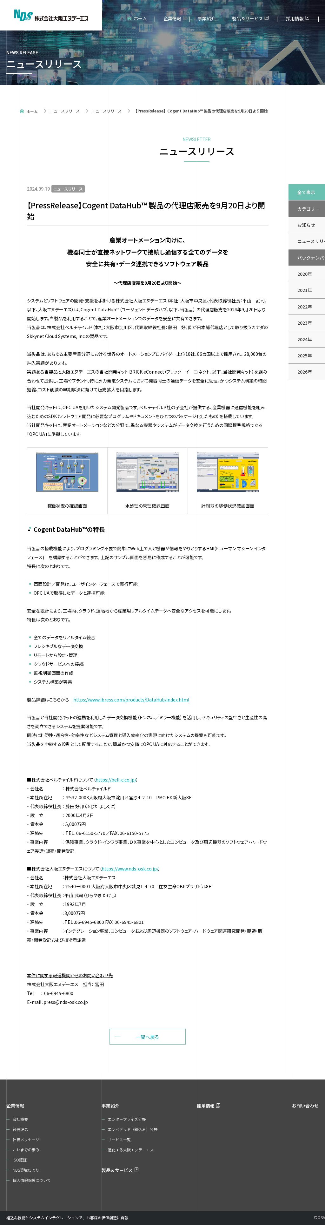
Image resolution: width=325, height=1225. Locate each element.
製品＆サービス (247, 18)
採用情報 (295, 18)
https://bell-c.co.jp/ (116, 779)
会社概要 (20, 1119)
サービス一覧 (119, 1139)
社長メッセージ (26, 1139)
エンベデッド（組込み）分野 (132, 1129)
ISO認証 (20, 1159)
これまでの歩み (26, 1149)
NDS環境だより (26, 1170)
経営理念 (20, 1129)
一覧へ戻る (147, 1036)
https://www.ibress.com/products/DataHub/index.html (131, 699)
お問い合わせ (305, 1105)
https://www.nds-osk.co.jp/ (130, 868)
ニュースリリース (65, 110)
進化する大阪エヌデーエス (131, 1149)
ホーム (140, 18)
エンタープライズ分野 (127, 1119)
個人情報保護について (32, 1180)
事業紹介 (207, 18)
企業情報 (172, 18)
